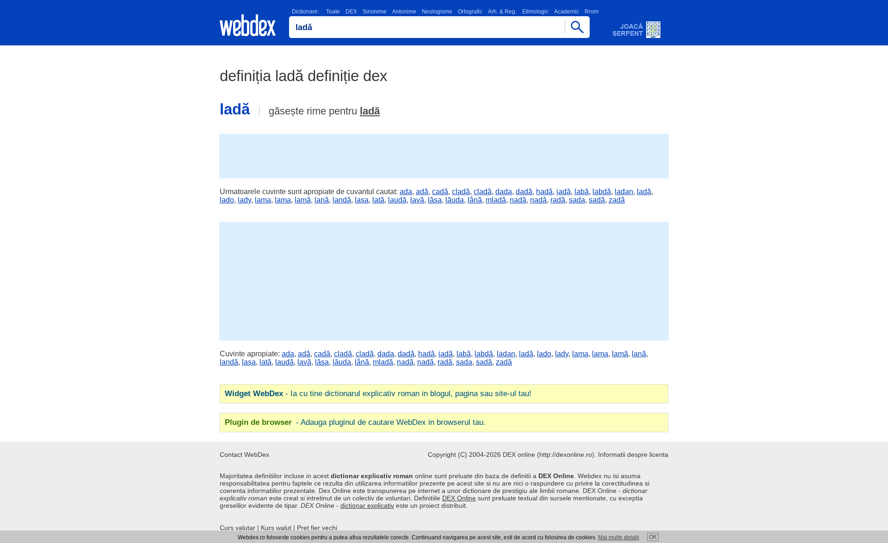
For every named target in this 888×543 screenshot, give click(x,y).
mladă (496, 200)
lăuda (454, 200)
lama (263, 200)
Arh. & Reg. (502, 11)
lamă (303, 200)
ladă (370, 111)
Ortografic (470, 11)
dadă (524, 192)
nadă (518, 200)
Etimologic (535, 11)
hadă (544, 192)
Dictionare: (305, 11)
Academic (566, 11)
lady (244, 200)
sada (577, 200)
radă (557, 200)
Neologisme (437, 11)
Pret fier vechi (317, 527)
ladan (624, 192)
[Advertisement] (444, 155)
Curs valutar (237, 527)
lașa (362, 200)
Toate (333, 11)
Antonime (404, 11)
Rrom (591, 11)
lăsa (435, 200)
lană (321, 200)
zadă (617, 200)
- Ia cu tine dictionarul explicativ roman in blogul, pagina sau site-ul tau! (378, 393)
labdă (601, 192)
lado (227, 200)
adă (422, 192)
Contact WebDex (244, 454)
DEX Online (459, 498)
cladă (461, 192)
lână (475, 200)
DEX (351, 11)
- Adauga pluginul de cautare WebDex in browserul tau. (355, 422)
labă (581, 192)
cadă (440, 192)
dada (503, 192)
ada (406, 192)
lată (378, 200)
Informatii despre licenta (633, 454)
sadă (597, 200)
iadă (563, 192)
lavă (417, 200)
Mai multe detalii (618, 537)
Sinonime (375, 11)
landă (342, 200)
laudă (397, 200)
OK (653, 537)
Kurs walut (276, 527)
